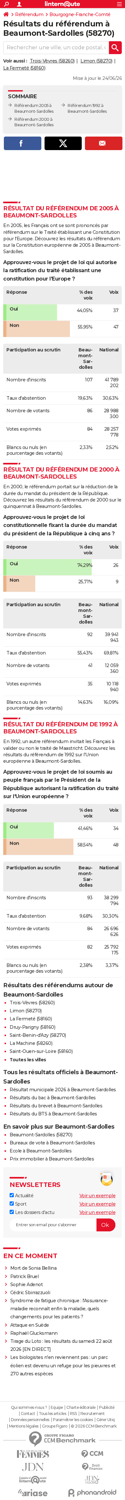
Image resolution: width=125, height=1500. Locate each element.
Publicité (106, 1407)
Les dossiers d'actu (34, 1212)
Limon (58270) (96, 61)
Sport (20, 1204)
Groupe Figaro (54, 1426)
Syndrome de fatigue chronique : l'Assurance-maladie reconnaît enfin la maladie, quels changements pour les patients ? (59, 1309)
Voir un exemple (97, 1196)
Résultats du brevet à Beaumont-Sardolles (56, 1106)
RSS (73, 1413)
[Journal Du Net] (33, 1467)
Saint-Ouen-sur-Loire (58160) (41, 1051)
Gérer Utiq (105, 1420)
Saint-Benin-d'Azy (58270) (38, 1035)
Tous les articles (52, 1413)
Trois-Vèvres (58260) (52, 61)
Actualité (23, 1196)
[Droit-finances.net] (92, 1467)
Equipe (57, 1407)
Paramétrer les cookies (73, 1420)
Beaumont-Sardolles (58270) (41, 1135)
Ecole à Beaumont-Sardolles (40, 1151)
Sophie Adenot (26, 1284)
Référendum (29, 14)
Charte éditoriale (81, 1407)
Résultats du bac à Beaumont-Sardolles (53, 1098)
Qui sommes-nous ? (29, 1407)
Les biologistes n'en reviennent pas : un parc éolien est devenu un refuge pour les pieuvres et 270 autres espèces (63, 1365)
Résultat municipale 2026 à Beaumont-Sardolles (63, 1090)
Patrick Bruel (24, 1276)
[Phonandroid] (92, 1493)
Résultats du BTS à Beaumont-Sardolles (53, 1114)
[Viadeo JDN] (92, 1480)
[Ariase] (33, 1492)
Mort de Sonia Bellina (33, 1268)
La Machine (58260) (31, 1043)
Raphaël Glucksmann (34, 1333)
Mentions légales (23, 1426)
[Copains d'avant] (33, 1480)
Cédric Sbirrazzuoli (30, 1292)
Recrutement (92, 1413)
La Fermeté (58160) (24, 68)
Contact (28, 1413)
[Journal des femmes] (33, 1454)
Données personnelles (30, 1420)
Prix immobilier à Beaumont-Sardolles (52, 1159)
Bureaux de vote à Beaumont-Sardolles (52, 1143)
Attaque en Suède (29, 1325)
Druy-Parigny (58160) (32, 1027)
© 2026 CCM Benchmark (93, 1426)
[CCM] (92, 1454)
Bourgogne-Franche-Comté (80, 14)
